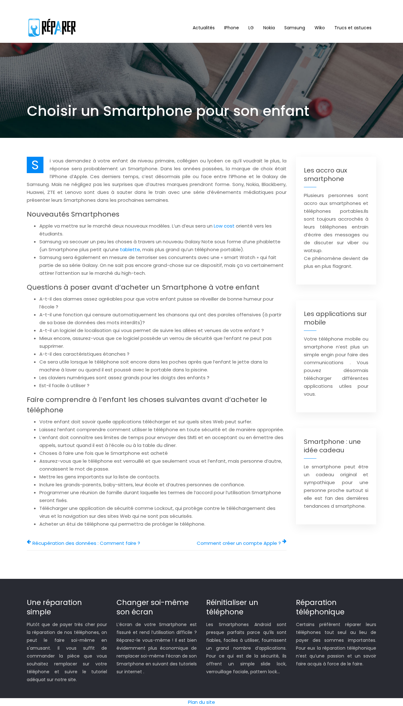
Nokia (269, 28)
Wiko (320, 28)
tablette (130, 249)
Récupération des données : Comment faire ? (86, 543)
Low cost (224, 226)
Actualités (204, 28)
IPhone (231, 28)
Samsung (294, 28)
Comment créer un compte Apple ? (239, 543)
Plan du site (201, 702)
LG (251, 28)
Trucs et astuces (353, 28)
